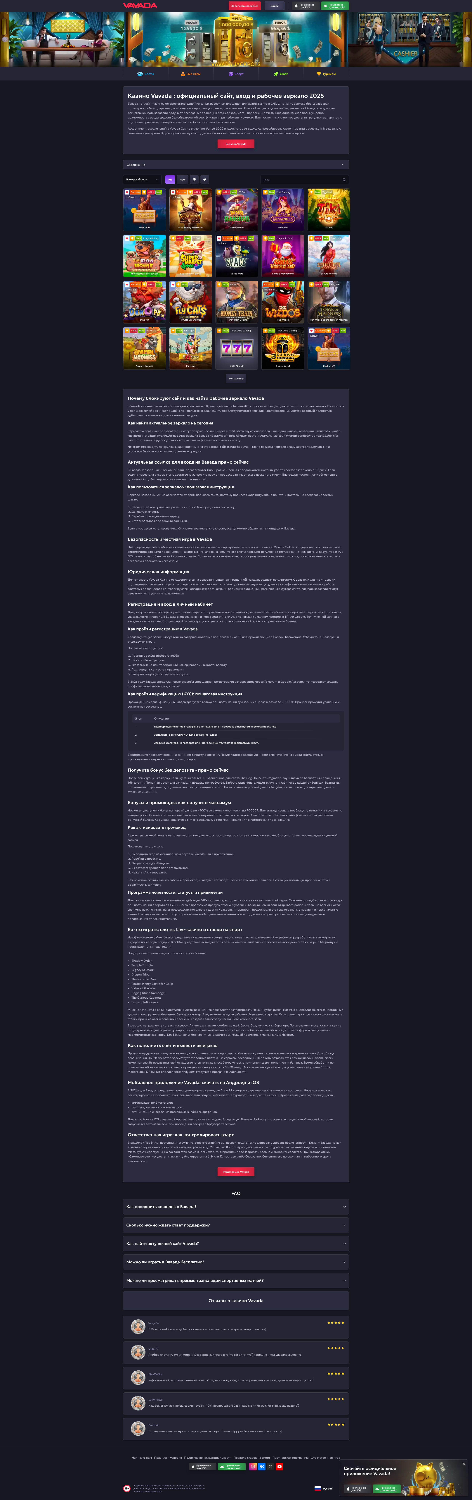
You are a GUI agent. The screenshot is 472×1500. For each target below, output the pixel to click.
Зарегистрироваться (244, 6)
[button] (4, 39)
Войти (275, 6)
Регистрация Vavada (236, 1172)
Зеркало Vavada (236, 144)
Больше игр (236, 378)
